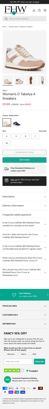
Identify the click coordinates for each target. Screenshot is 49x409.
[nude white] (7, 122)
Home (4, 26)
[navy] (17, 122)
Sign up (14, 179)
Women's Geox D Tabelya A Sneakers (21, 26)
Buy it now (24, 160)
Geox (5, 90)
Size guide (42, 131)
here (37, 2)
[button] (39, 10)
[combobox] (24, 18)
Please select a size (25, 152)
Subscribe (39, 361)
